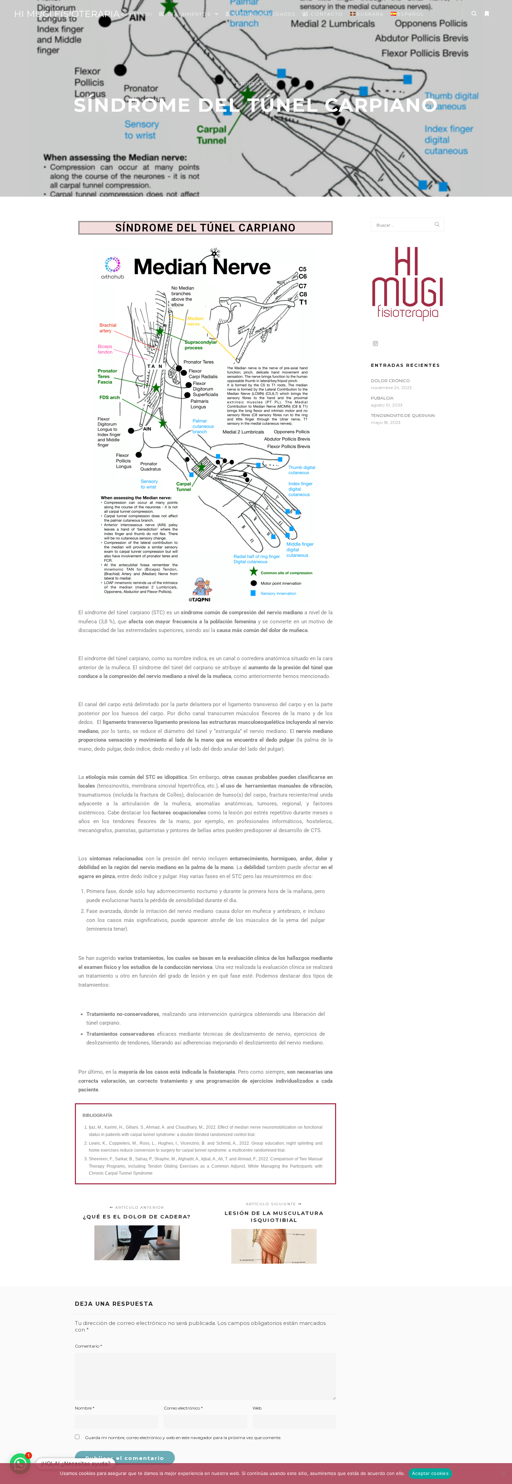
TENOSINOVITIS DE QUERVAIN (403, 415)
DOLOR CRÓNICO (390, 380)
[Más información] (486, 13)
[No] (503, 1473)
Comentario (88, 1346)
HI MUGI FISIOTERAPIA (49, 13)
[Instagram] (375, 343)
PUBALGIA (382, 398)
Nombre (84, 1408)
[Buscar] (474, 13)
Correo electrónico (183, 1408)
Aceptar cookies (430, 1473)
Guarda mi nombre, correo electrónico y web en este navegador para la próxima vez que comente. (183, 1437)
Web (257, 1408)
